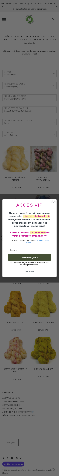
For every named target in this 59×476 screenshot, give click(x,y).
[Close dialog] (53, 202)
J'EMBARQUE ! (30, 257)
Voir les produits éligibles (37, 241)
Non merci (29, 271)
